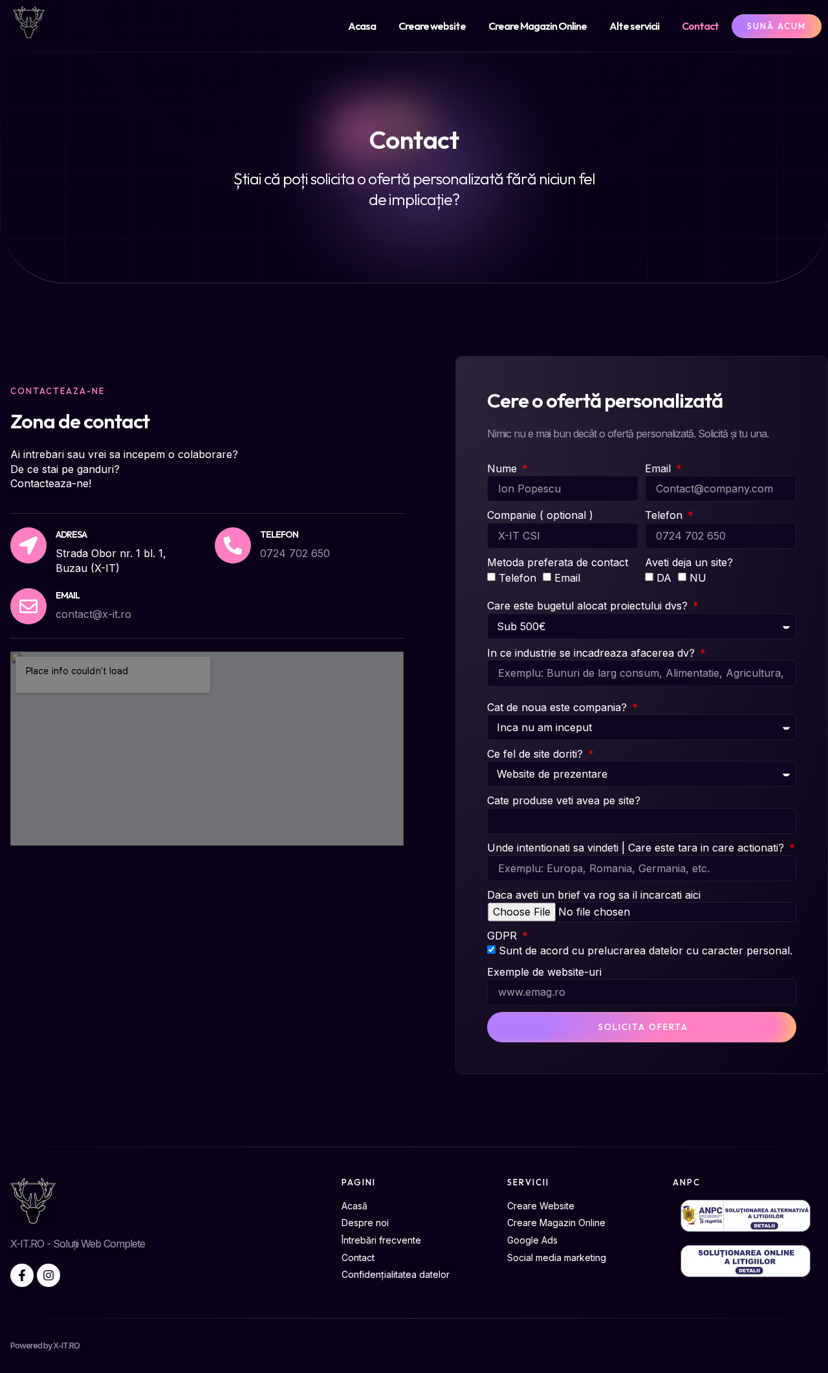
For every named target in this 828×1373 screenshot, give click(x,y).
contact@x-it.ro (93, 614)
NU (698, 577)
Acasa (362, 25)
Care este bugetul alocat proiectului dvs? (589, 605)
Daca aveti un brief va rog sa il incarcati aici (594, 894)
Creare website (432, 25)
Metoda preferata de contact (557, 562)
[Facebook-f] (22, 1275)
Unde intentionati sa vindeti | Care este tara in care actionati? (637, 847)
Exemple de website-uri (544, 971)
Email (68, 595)
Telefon (665, 515)
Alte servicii (634, 25)
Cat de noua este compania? (558, 707)
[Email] (28, 606)
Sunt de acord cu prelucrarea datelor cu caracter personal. (645, 951)
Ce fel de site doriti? (536, 753)
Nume (503, 468)
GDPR (503, 935)
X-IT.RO (66, 1345)
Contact (700, 25)
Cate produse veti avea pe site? (563, 800)
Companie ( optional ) (540, 515)
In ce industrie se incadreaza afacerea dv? (592, 652)
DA (664, 577)
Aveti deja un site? (689, 562)
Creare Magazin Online (537, 25)
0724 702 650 (295, 553)
